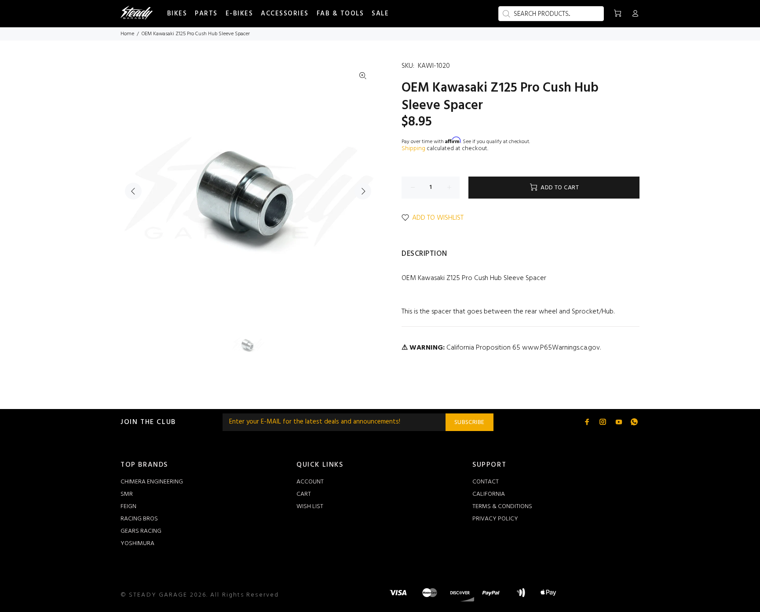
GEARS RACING (141, 531)
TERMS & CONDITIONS (502, 506)
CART (303, 494)
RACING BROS (139, 519)
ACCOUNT (310, 482)
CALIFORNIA (488, 494)
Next (362, 191)
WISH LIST (309, 506)
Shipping (413, 149)
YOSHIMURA (137, 543)
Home (127, 33)
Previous (133, 191)
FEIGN (128, 506)
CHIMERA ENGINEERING (152, 482)
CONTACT (485, 482)
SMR (127, 494)
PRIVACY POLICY (495, 519)
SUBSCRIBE (469, 422)
